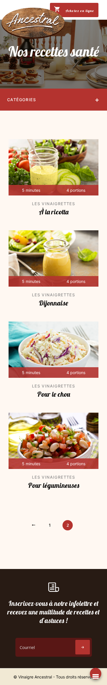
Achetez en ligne (79, 11)
